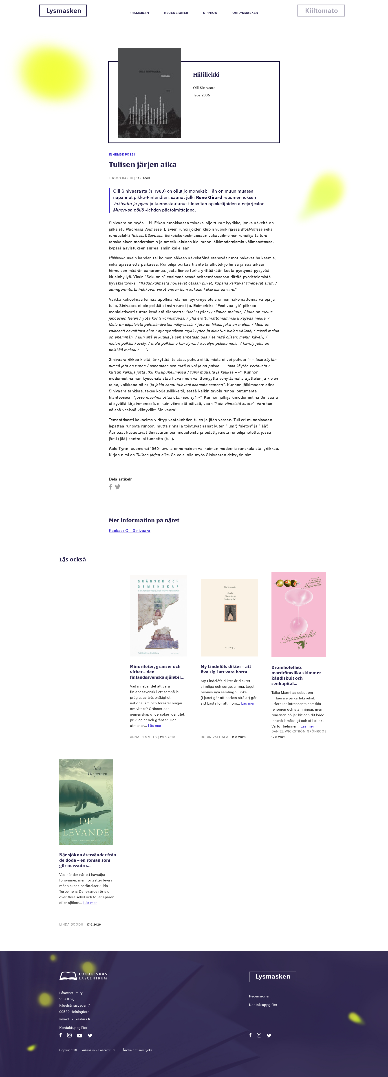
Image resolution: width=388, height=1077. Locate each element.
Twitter (118, 487)
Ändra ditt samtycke (137, 1050)
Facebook (112, 487)
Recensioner (176, 12)
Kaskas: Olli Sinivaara (129, 530)
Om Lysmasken (245, 12)
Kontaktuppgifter (73, 1027)
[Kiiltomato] (321, 15)
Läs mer (155, 725)
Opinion (210, 12)
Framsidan (139, 12)
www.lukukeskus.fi (74, 1018)
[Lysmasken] (63, 15)
